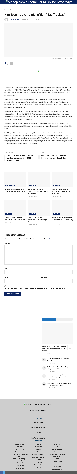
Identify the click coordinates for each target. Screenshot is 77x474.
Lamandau (38, 462)
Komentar (7, 243)
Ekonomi (20, 463)
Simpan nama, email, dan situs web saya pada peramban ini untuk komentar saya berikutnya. (34, 288)
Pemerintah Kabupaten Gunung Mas (57, 455)
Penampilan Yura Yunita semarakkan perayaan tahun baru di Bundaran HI (38, 191)
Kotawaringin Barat (38, 454)
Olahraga (57, 444)
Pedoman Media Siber (38, 427)
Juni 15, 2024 (8, 222)
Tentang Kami (38, 422)
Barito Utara (20, 449)
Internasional (38, 447)
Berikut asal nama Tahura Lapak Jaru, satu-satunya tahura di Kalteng (59, 368)
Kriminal (38, 460)
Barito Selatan (19, 444)
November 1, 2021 (27, 19)
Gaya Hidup (20, 465)
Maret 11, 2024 (56, 224)
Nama (7, 268)
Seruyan (57, 464)
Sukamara (57, 466)
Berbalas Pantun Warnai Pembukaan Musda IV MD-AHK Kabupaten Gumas (59, 384)
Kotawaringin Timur (38, 457)
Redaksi (38, 432)
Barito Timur (20, 447)
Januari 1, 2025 (33, 196)
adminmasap (14, 19)
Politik (57, 459)
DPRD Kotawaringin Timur (19, 459)
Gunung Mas (10, 185)
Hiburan (12, 10)
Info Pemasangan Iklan (38, 438)
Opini (57, 447)
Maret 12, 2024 (33, 224)
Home (6, 10)
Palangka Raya (57, 449)
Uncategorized (57, 469)
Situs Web (43, 277)
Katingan (39, 452)
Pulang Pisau (57, 461)
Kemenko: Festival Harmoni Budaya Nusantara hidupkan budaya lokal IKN (61, 191)
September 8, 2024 (57, 196)
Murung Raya (38, 465)
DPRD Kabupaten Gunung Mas (19, 455)
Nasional (39, 467)
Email (6, 277)
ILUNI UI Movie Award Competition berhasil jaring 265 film (38, 220)
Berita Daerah (19, 452)
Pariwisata (57, 452)
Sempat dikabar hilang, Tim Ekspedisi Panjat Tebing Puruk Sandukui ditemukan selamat (55, 348)
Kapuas (38, 449)
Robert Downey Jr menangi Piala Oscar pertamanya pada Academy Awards (62, 220)
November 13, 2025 (10, 194)
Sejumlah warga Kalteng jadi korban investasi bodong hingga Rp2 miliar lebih (58, 376)
